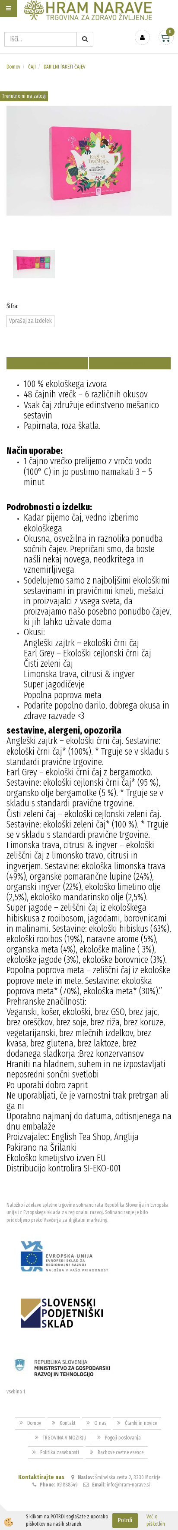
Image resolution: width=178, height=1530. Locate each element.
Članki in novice (141, 1423)
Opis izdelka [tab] (47, 363)
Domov (13, 67)
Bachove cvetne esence (120, 1452)
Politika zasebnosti (59, 1452)
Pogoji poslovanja (123, 1438)
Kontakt (68, 1423)
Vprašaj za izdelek (30, 321)
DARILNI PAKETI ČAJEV (65, 67)
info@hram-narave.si (128, 1485)
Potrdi (125, 1520)
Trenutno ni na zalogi (24, 96)
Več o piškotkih (155, 1520)
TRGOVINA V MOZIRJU (64, 1438)
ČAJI (32, 67)
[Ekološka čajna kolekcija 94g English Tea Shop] (89, 160)
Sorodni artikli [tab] (130, 363)
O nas (100, 1423)
